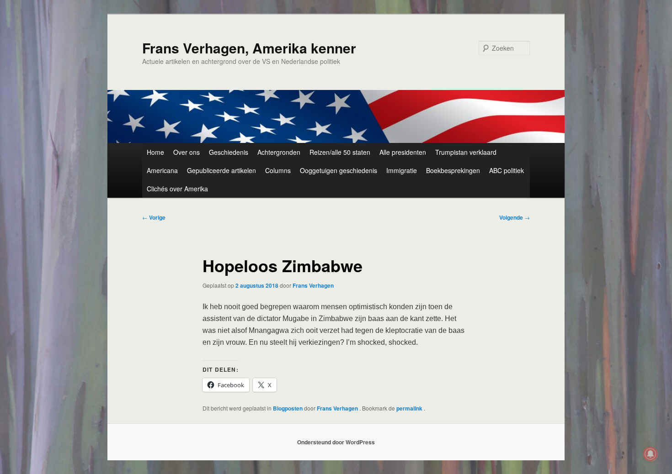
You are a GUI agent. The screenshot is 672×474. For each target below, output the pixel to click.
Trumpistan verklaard (465, 152)
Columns (278, 170)
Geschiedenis (228, 152)
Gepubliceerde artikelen (221, 170)
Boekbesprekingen (453, 170)
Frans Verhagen (313, 285)
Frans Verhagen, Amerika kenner (249, 48)
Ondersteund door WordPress (336, 442)
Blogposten (288, 408)
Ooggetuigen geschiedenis (338, 170)
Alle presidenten (402, 152)
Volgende (514, 217)
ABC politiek (506, 170)
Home (155, 152)
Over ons (186, 152)
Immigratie (401, 170)
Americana (162, 170)
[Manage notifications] (650, 454)
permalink (410, 408)
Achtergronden (278, 152)
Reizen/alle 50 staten (339, 152)
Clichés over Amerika (177, 188)
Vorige (153, 217)
